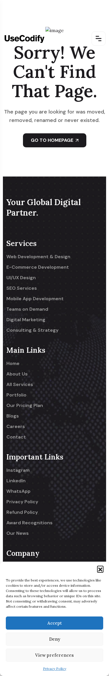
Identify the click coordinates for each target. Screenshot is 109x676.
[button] (100, 569)
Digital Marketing (25, 319)
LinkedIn (16, 480)
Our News (17, 533)
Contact (16, 437)
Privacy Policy (54, 668)
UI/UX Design (21, 277)
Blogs (12, 416)
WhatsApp (18, 491)
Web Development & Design (38, 256)
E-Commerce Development (37, 267)
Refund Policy (22, 512)
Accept (54, 623)
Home (12, 363)
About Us (17, 374)
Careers (15, 426)
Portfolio (16, 395)
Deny (54, 639)
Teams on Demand (27, 309)
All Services (19, 384)
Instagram (18, 470)
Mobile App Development (35, 298)
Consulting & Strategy (32, 330)
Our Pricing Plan (24, 405)
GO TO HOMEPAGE (52, 140)
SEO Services (21, 288)
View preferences (54, 655)
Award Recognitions (29, 522)
